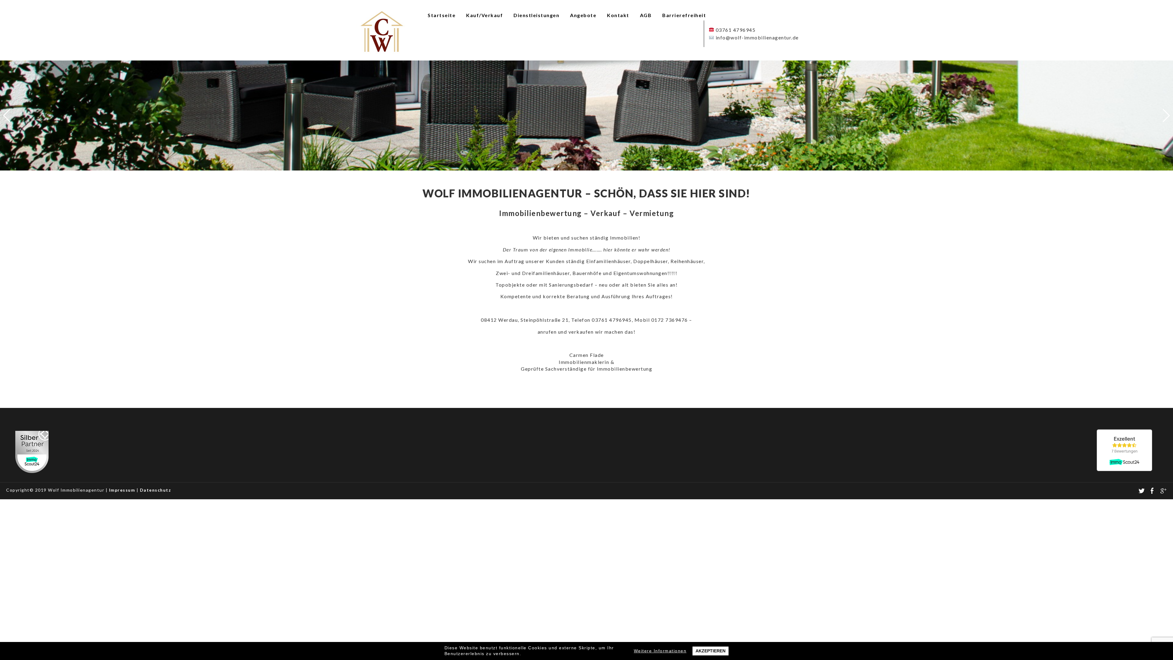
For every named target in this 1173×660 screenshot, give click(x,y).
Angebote (583, 15)
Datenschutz (155, 490)
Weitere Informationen (660, 650)
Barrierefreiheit (684, 15)
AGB (646, 15)
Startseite (441, 15)
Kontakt (618, 15)
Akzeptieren (710, 650)
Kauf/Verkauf (484, 15)
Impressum (122, 490)
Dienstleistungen (536, 15)
